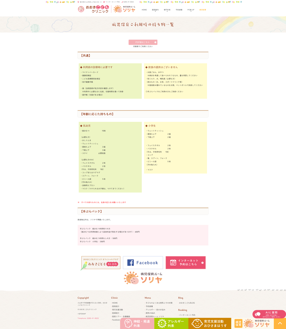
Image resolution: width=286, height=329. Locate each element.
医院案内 (155, 10)
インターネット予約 (113, 2)
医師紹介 (115, 313)
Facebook (116, 320)
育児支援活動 (117, 310)
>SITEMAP (82, 314)
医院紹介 (115, 306)
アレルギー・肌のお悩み (155, 310)
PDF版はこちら (142, 42)
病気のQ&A (150, 313)
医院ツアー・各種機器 (121, 316)
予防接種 (179, 10)
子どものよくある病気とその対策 (159, 303)
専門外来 (167, 10)
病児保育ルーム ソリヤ (155, 316)
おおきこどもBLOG (187, 303)
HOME (115, 303)
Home (144, 10)
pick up (190, 10)
